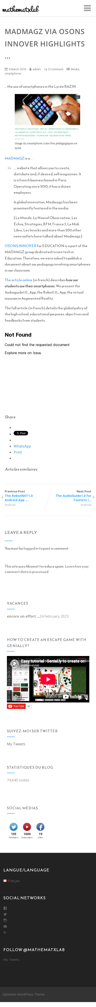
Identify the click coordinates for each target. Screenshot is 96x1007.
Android (10, 505)
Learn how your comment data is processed (47, 569)
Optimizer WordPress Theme (23, 994)
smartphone (13, 73)
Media (75, 69)
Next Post (73, 495)
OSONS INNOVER (20, 245)
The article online (18, 280)
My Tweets (16, 744)
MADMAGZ (14, 158)
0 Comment (55, 69)
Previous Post (19, 495)
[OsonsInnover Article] (48, 122)
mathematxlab (20, 9)
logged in (31, 548)
